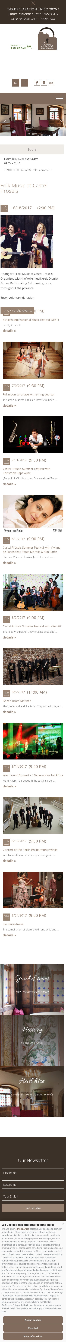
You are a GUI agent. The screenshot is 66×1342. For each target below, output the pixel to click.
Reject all (33, 1328)
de (15, 82)
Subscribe (33, 1208)
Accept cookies (33, 1320)
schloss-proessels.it (33, 63)
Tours (31, 149)
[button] (63, 1224)
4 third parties (22, 1229)
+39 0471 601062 (14, 170)
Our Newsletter (33, 1160)
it (25, 82)
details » (9, 331)
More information (33, 1336)
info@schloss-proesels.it (38, 170)
